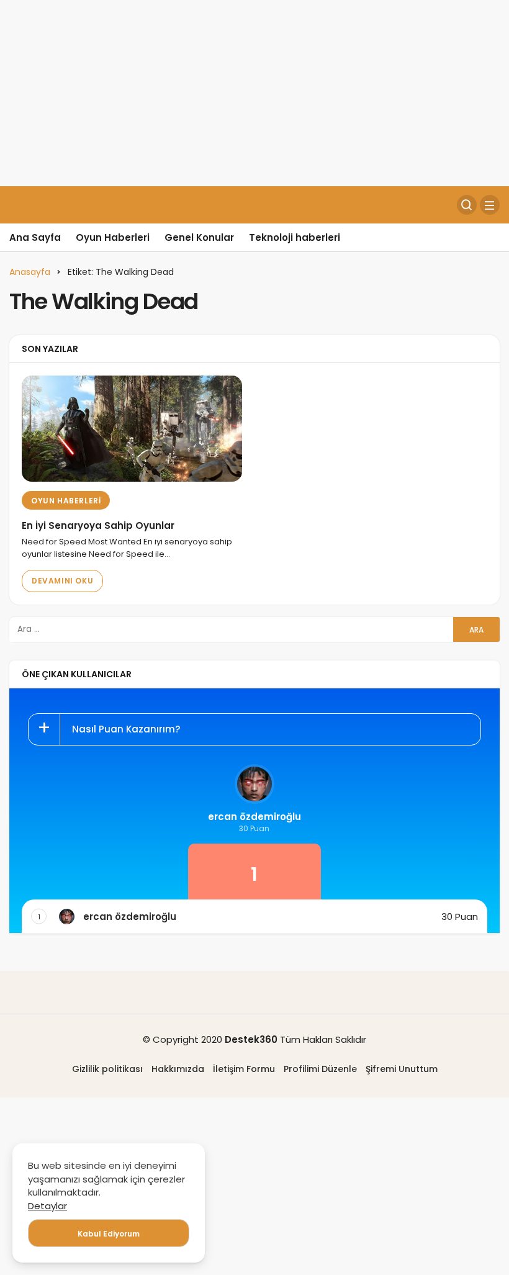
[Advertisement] (254, 93)
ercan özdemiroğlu (254, 816)
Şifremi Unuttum (402, 1069)
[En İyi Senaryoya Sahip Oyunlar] (132, 429)
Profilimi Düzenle (320, 1069)
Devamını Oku (62, 580)
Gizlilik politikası (107, 1069)
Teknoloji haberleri (294, 237)
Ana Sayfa (35, 237)
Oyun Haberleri (113, 237)
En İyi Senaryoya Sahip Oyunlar (98, 525)
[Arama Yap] (467, 205)
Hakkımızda (177, 1069)
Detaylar (47, 1205)
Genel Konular (199, 237)
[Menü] (490, 205)
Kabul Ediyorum (109, 1233)
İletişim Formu (244, 1069)
